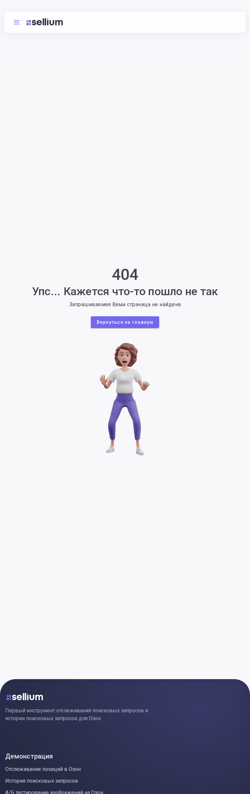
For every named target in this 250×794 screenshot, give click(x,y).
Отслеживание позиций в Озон (43, 769)
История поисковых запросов (41, 781)
